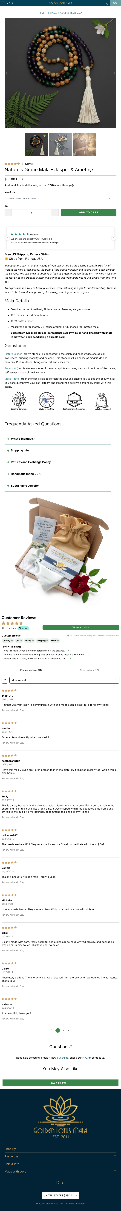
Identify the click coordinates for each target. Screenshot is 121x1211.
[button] (12, 163)
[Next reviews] (114, 238)
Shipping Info (20, 450)
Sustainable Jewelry (25, 485)
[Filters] (5, 680)
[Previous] (6, 73)
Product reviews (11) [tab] (31, 670)
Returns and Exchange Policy (31, 462)
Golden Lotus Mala (53, 1203)
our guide (62, 1057)
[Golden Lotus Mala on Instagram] (57, 1183)
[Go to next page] (69, 1030)
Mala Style (10, 192)
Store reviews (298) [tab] (90, 670)
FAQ (84, 1057)
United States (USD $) (59, 1195)
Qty (6, 206)
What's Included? (23, 438)
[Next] (114, 73)
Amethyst (10, 368)
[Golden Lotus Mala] (60, 3)
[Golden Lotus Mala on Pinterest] (63, 1183)
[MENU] (1, 3)
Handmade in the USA (25, 473)
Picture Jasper (13, 353)
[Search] (106, 3)
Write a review (80, 627)
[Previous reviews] (7, 238)
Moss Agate (12, 378)
